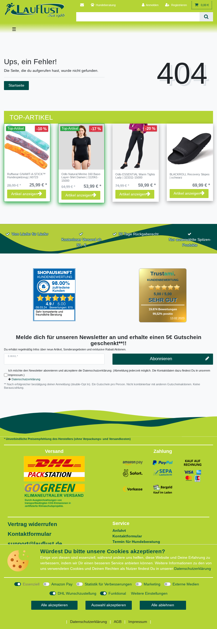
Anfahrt (119, 530)
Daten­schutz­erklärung (192, 568)
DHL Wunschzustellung (77, 593)
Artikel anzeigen (24, 194)
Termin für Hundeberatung (136, 541)
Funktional (117, 593)
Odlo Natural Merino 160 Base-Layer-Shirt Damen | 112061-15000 (81, 177)
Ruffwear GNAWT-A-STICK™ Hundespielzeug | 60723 (26, 175)
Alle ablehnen (162, 605)
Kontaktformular (29, 534)
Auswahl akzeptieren (108, 605)
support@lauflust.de (35, 544)
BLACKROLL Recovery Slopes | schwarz (190, 176)
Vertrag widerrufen (32, 524)
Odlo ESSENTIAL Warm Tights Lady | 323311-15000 (135, 176)
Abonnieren (161, 358)
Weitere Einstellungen (149, 593)
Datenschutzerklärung (26, 379)
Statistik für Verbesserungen (108, 584)
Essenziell (31, 584)
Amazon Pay (62, 584)
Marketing (152, 584)
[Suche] (206, 16)
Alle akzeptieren (54, 605)
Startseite (16, 85)
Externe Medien (186, 584)
